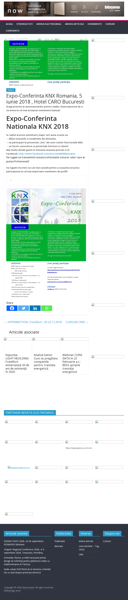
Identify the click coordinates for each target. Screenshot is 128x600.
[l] (49, 442)
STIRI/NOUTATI (24, 23)
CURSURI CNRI (77, 322)
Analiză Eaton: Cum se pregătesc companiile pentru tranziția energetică (46, 361)
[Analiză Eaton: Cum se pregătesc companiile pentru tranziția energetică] (46, 339)
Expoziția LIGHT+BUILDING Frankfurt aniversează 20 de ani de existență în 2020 (17, 363)
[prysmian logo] (19, 482)
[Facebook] (12, 308)
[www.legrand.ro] (49, 422)
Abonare (58, 546)
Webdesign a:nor (12, 590)
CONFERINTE (13, 30)
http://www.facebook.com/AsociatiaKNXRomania (47, 153)
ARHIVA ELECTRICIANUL (49, 23)
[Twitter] (23, 308)
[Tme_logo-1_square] (109, 482)
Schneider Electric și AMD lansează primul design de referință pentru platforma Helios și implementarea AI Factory (27, 561)
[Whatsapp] (46, 308)
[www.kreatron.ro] (19, 467)
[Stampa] (79, 482)
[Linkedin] (35, 308)
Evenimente (95, 23)
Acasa (9, 23)
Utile (81, 554)
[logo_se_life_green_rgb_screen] (19, 422)
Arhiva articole (74, 23)
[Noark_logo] (109, 442)
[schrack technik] (49, 482)
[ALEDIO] (79, 467)
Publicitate (59, 541)
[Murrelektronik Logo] (49, 467)
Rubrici (11, 90)
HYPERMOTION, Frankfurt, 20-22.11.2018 (33, 322)
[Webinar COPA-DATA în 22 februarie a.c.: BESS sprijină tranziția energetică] (74, 339)
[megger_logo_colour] (19, 514)
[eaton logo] (109, 422)
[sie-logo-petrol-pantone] (79, 422)
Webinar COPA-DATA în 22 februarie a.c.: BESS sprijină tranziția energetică (72, 363)
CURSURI (110, 23)
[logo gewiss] (79, 442)
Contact (107, 541)
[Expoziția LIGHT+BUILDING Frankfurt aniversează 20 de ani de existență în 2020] (17, 339)
